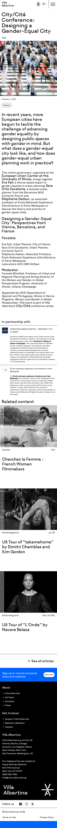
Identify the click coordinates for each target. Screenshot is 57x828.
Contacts (9, 701)
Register (6, 105)
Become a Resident (15, 723)
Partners (9, 697)
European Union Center (35, 336)
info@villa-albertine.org (14, 777)
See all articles (42, 661)
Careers (9, 727)
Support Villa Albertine (17, 719)
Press (8, 705)
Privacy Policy (47, 817)
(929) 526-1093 (9, 774)
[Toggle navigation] (53, 4)
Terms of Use (9, 817)
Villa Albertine (8, 4)
